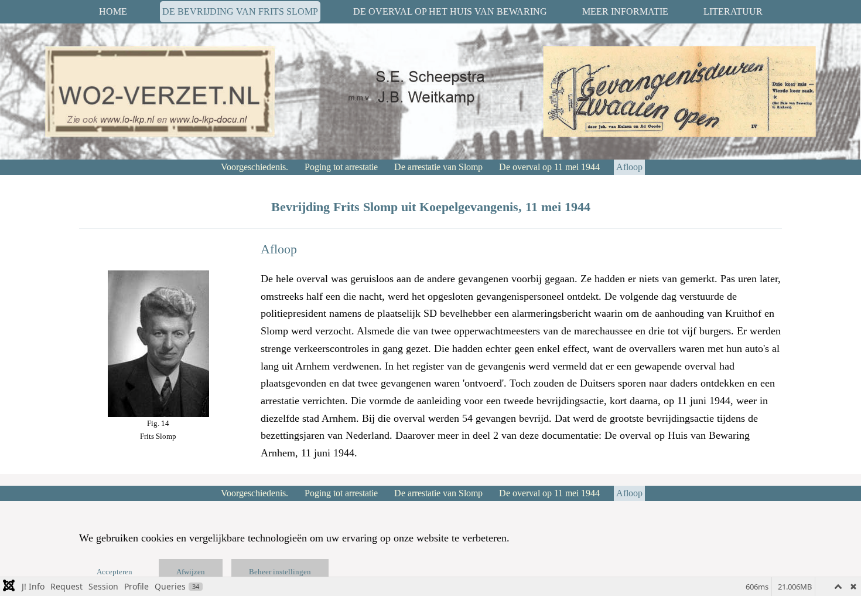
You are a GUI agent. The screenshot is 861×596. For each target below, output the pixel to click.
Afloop (629, 167)
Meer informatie (625, 11)
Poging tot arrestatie (341, 167)
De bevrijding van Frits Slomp (240, 11)
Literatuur (733, 11)
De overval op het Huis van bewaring (450, 11)
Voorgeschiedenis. (253, 167)
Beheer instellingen (280, 571)
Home (113, 11)
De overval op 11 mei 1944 (549, 167)
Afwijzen (190, 571)
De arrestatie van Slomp (438, 167)
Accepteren (114, 571)
